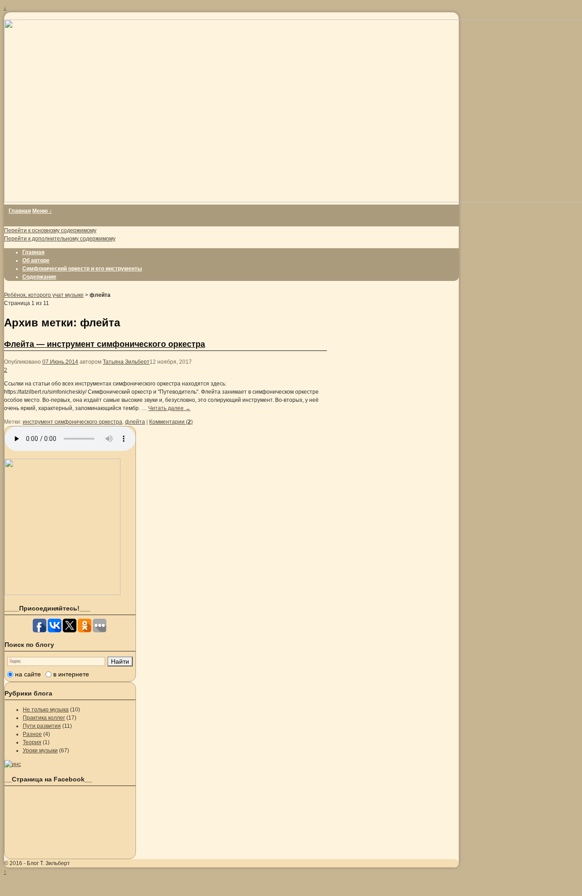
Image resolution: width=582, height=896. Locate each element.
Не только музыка (46, 709)
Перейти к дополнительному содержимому (59, 238)
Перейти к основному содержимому (50, 230)
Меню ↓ (42, 211)
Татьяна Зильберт (126, 362)
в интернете (71, 674)
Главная (20, 211)
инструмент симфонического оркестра (72, 422)
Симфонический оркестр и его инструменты (82, 268)
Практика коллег (44, 718)
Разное (32, 734)
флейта (135, 422)
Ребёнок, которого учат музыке (44, 295)
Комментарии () (171, 422)
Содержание (39, 277)
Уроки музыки (40, 750)
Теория (32, 742)
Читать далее (169, 408)
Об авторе (36, 260)
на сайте (28, 674)
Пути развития (42, 726)
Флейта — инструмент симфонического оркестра (104, 344)
